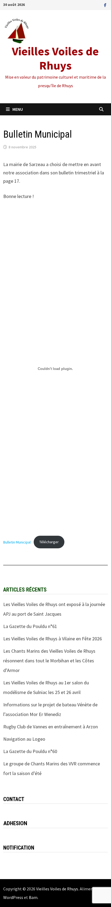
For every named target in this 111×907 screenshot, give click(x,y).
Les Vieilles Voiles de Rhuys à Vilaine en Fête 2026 (52, 639)
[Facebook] (105, 5)
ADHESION (15, 823)
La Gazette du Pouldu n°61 (30, 626)
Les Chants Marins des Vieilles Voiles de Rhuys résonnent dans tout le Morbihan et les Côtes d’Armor (49, 660)
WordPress (13, 897)
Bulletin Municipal (17, 541)
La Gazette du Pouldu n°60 (30, 751)
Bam (33, 897)
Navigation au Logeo (24, 739)
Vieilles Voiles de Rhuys (55, 58)
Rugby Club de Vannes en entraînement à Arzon (50, 727)
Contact (13, 799)
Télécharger (49, 541)
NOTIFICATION (18, 847)
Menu (17, 109)
